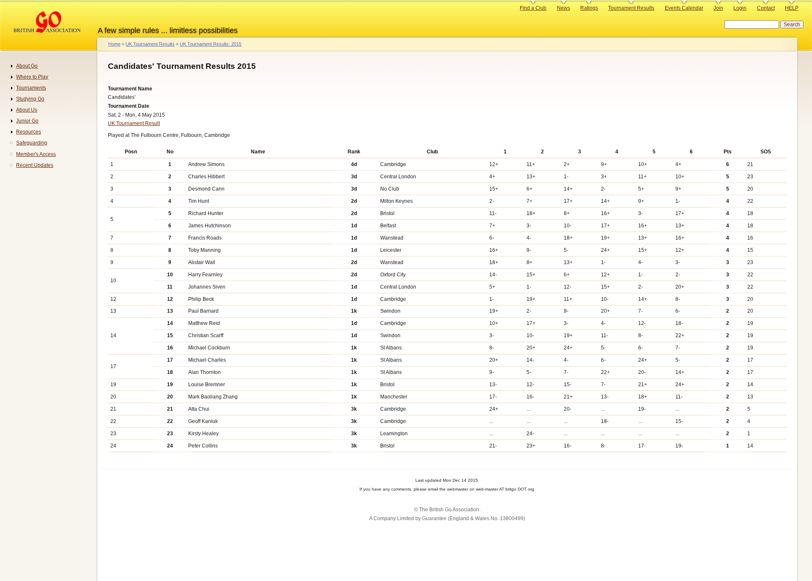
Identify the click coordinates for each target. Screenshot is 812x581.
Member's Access (36, 154)
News (563, 8)
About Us (26, 110)
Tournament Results (631, 8)
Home (114, 43)
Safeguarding (31, 143)
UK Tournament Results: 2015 (210, 43)
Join (718, 8)
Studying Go (30, 99)
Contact (766, 8)
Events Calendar (684, 8)
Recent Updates (34, 165)
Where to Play (32, 77)
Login (739, 8)
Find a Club (533, 8)
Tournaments (31, 88)
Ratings (589, 8)
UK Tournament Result (134, 123)
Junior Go (27, 121)
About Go (27, 66)
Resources (28, 132)
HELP (791, 8)
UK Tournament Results (150, 43)
